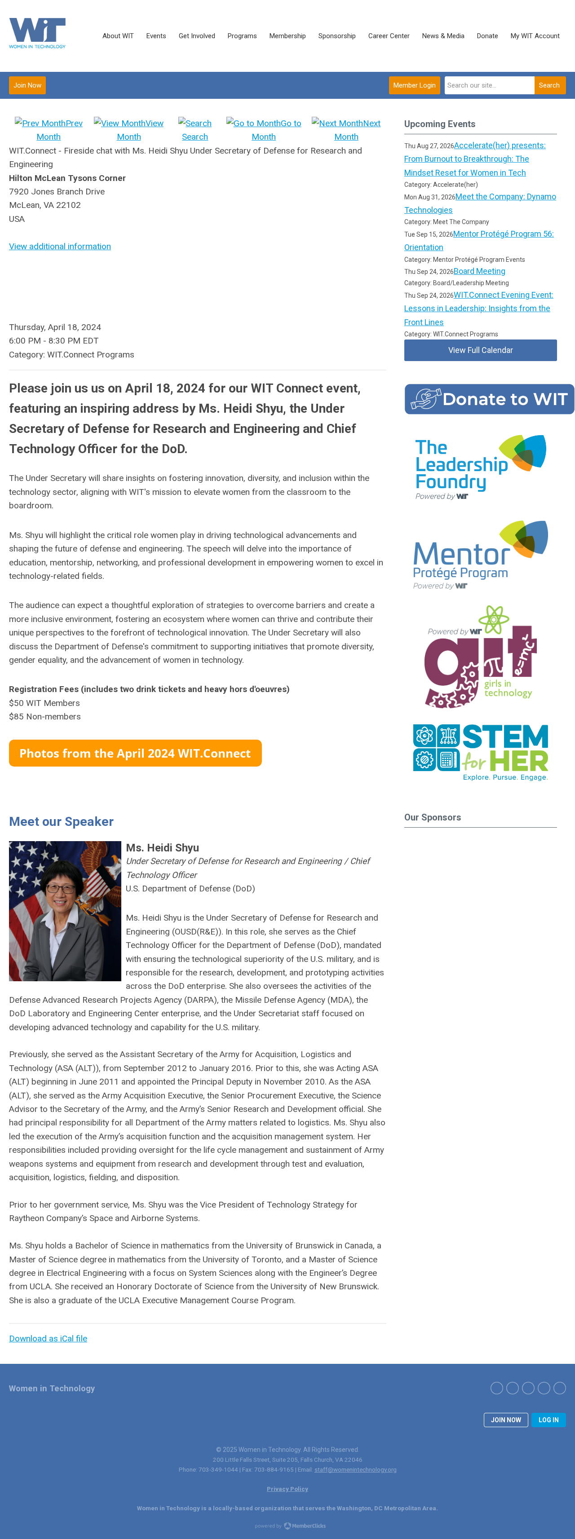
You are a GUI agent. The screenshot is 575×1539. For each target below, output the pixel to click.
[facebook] (497, 1388)
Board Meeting (479, 271)
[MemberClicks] (38, 36)
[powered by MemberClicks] (287, 1527)
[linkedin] (544, 1388)
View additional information (60, 246)
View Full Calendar (480, 350)
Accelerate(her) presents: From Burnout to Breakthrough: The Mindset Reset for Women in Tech (475, 159)
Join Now (27, 85)
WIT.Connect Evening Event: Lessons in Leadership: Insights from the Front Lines (478, 308)
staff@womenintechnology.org (355, 1469)
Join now (506, 1420)
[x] (512, 1388)
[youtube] (559, 1388)
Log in (549, 1420)
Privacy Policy (287, 1488)
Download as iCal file (48, 1338)
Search (549, 85)
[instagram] (528, 1388)
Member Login (415, 85)
